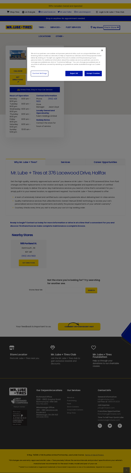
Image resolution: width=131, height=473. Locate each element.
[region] (66, 64)
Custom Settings (39, 73)
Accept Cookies (93, 73)
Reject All (74, 73)
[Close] (102, 50)
